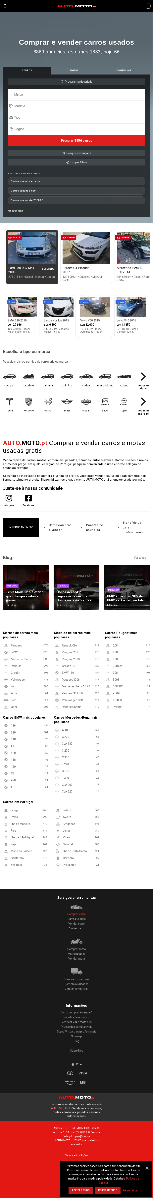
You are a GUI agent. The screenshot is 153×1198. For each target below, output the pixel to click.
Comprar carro (76, 914)
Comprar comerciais (76, 979)
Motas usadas (76, 953)
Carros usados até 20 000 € (27, 200)
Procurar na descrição (78, 81)
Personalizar (130, 1190)
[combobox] (78, 94)
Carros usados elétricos (25, 181)
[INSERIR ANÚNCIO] (148, 6)
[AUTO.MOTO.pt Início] (76, 6)
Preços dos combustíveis (76, 1026)
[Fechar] (147, 1166)
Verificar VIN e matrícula (77, 1022)
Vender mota (76, 958)
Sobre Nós (76, 1050)
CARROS (27, 70)
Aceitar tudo (81, 1190)
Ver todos (140, 557)
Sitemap (76, 1036)
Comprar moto (76, 949)
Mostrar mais (15, 210)
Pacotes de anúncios (94, 527)
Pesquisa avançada (79, 153)
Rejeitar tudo (108, 1190)
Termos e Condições (76, 1155)
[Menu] (5, 6)
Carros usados (77, 918)
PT (77, 1064)
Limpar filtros (79, 162)
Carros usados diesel (23, 190)
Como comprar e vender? (60, 527)
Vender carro (76, 923)
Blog (76, 1041)
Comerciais (123, 70)
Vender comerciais (76, 988)
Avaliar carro (76, 928)
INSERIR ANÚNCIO (21, 527)
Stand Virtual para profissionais (133, 527)
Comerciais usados (76, 984)
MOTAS (74, 70)
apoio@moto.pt (82, 1136)
